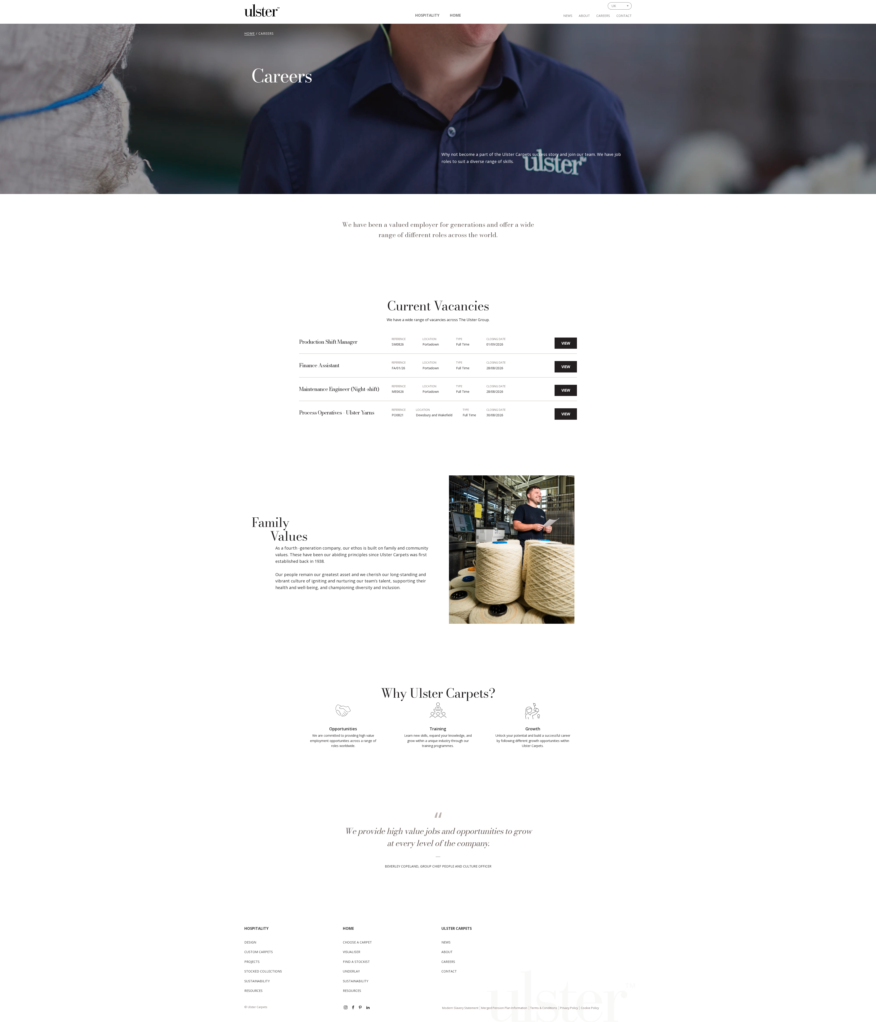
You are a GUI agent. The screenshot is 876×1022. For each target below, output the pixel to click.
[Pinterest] (360, 1008)
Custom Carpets (258, 952)
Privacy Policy (569, 1008)
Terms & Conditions (543, 1008)
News (567, 15)
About (584, 15)
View (565, 343)
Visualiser (351, 952)
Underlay (351, 971)
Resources (253, 990)
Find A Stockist (356, 961)
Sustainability (257, 981)
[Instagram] (345, 1008)
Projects (252, 961)
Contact (624, 15)
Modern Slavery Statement (460, 1008)
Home (455, 15)
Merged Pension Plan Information (504, 1008)
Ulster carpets (456, 928)
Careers (603, 15)
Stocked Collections (263, 971)
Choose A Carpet (357, 942)
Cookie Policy (590, 1008)
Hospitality (427, 15)
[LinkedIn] (368, 1008)
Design (250, 942)
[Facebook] (353, 1008)
